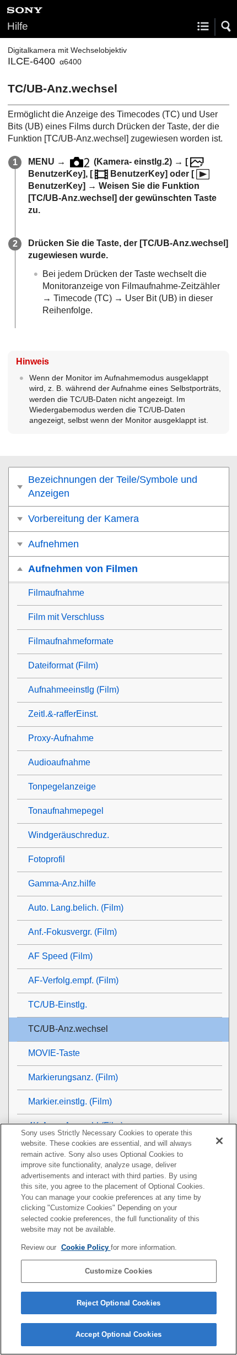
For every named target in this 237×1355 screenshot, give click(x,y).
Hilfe (17, 26)
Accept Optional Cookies (118, 1334)
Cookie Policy (86, 1247)
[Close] (219, 1141)
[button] (226, 26)
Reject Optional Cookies (118, 1303)
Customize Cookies (118, 1271)
